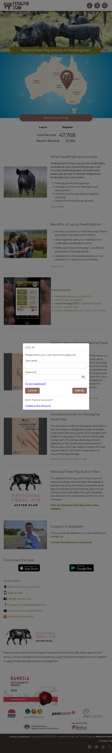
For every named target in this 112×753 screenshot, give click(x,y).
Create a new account (38, 405)
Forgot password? (35, 383)
